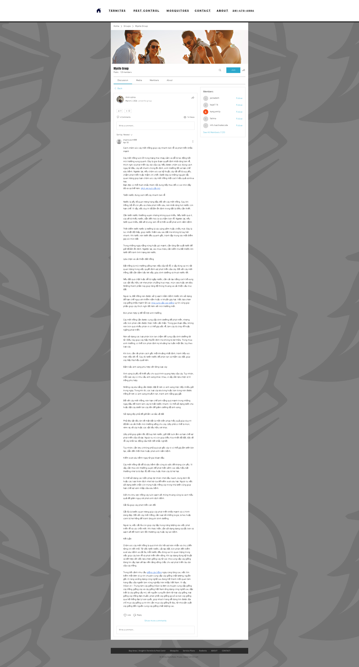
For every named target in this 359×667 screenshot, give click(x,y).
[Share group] (243, 70)
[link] (123, 80)
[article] (155, 365)
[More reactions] (128, 111)
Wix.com (195, 657)
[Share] (193, 97)
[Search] (220, 70)
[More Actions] (193, 141)
